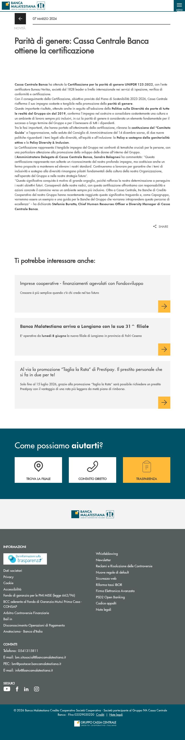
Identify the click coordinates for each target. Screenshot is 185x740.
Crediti (100, 714)
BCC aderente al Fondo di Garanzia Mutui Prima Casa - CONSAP (42, 604)
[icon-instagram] (36, 689)
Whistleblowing (124, 553)
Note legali (120, 609)
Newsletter (120, 559)
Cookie (25, 582)
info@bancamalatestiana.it (34, 670)
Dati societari (29, 570)
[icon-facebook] (17, 689)
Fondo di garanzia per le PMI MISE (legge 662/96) (46, 595)
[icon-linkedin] (26, 689)
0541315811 (28, 650)
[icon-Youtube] (6, 689)
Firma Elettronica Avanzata (132, 590)
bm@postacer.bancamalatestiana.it (36, 663)
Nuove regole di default (129, 572)
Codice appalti (123, 603)
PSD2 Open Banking (127, 597)
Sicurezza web (123, 578)
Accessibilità (29, 589)
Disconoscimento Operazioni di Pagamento (46, 625)
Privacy (25, 576)
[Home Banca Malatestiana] (23, 5)
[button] (179, 5)
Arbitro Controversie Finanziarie (43, 612)
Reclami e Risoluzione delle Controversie (139, 565)
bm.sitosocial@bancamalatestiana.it (40, 657)
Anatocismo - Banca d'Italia (39, 631)
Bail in (24, 618)
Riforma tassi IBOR (126, 584)
